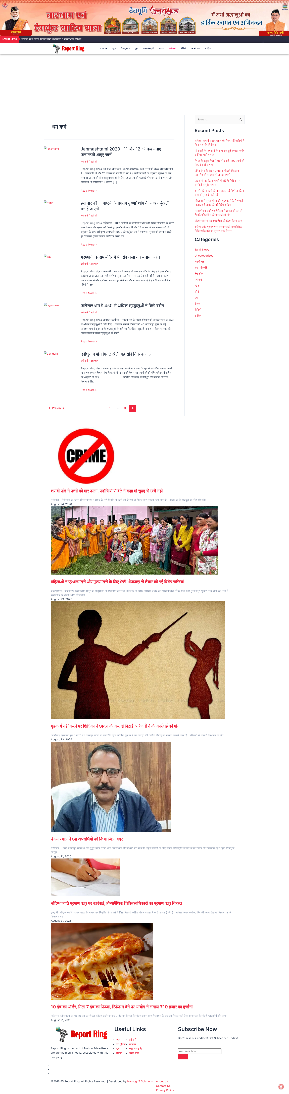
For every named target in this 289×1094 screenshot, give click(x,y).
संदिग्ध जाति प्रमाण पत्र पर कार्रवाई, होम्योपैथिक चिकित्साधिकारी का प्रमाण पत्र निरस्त (116, 903)
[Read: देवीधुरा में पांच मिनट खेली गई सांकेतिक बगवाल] (51, 353)
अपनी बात (195, 48)
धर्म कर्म (172, 48)
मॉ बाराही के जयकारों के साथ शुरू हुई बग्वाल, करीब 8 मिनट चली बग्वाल (50, 39)
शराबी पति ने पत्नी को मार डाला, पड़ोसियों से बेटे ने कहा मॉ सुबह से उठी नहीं (107, 490)
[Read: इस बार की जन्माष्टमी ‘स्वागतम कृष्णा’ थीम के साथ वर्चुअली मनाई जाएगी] (48, 202)
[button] (232, 48)
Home (103, 48)
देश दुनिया (125, 48)
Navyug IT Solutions (140, 1081)
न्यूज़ (114, 48)
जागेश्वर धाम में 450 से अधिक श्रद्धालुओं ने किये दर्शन (122, 305)
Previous (56, 408)
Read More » (89, 190)
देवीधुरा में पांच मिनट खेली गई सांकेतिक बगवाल (116, 354)
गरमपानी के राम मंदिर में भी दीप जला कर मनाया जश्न (120, 257)
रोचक (161, 48)
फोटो (197, 291)
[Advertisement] (144, 79)
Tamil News (202, 249)
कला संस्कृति (148, 48)
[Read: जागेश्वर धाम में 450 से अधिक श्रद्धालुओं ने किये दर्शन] (52, 305)
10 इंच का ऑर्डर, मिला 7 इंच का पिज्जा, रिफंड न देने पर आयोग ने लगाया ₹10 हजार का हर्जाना (122, 1006)
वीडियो (183, 48)
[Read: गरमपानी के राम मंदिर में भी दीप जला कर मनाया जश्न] (48, 256)
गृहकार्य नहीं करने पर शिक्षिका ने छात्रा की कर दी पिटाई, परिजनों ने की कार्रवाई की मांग (115, 726)
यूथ (136, 48)
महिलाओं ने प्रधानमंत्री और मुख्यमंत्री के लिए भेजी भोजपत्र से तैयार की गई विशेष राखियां (117, 581)
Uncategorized (204, 255)
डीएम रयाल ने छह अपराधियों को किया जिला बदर (218, 220)
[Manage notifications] (281, 1086)
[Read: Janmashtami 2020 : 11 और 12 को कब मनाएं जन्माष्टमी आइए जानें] (51, 148)
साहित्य (208, 48)
